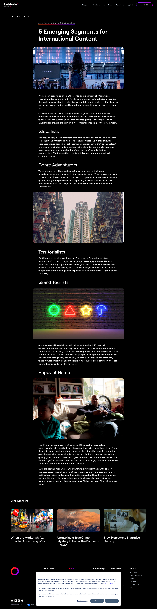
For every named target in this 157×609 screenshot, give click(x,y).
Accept (97, 601)
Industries (116, 568)
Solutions (49, 568)
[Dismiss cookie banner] (118, 576)
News (132, 578)
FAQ (131, 587)
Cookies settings (82, 601)
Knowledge (99, 568)
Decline (112, 601)
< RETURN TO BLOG (20, 16)
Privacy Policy (109, 584)
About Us (133, 572)
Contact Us (134, 584)
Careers (133, 581)
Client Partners (136, 575)
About (133, 568)
